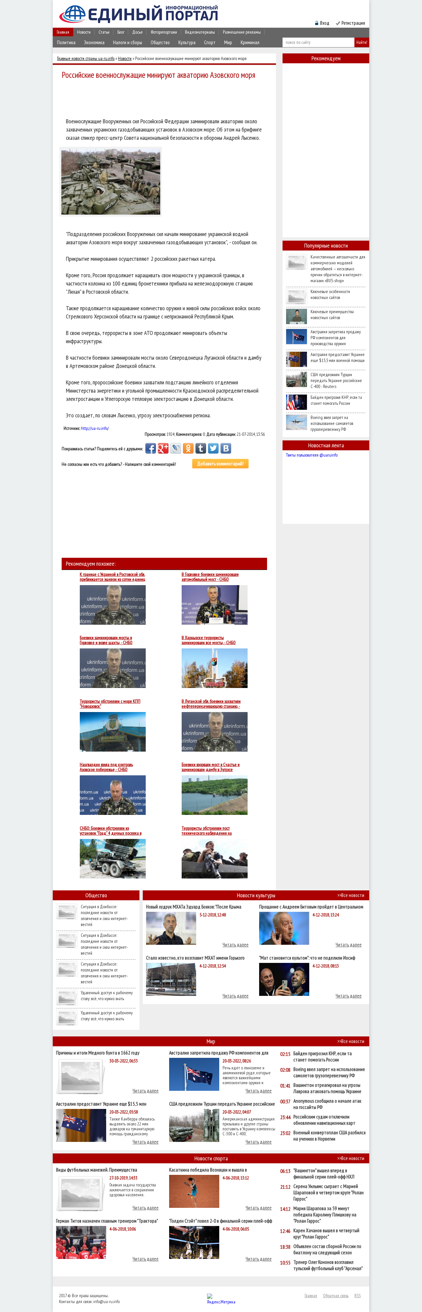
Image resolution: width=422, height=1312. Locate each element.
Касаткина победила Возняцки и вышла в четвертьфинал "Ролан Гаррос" (208, 1169)
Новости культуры (256, 895)
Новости (84, 32)
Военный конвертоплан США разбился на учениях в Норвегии (329, 1135)
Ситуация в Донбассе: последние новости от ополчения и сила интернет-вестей (104, 915)
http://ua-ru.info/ (95, 428)
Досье (137, 32)
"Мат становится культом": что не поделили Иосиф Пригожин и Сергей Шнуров (307, 957)
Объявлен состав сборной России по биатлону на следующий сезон (327, 1249)
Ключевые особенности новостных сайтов (330, 294)
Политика (66, 42)
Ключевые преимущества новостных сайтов (332, 314)
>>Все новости (350, 895)
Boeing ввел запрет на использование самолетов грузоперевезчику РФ (332, 423)
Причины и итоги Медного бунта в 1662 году (97, 1052)
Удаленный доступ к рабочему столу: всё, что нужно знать (107, 995)
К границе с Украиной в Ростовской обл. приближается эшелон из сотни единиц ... (112, 577)
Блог (120, 32)
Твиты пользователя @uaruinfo (312, 455)
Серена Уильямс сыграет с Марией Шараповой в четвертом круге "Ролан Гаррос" (328, 1192)
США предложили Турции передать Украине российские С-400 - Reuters (336, 380)
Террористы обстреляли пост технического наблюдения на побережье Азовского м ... (207, 831)
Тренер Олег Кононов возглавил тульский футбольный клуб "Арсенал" (328, 1265)
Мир (228, 42)
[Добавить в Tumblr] (201, 448)
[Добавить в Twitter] (213, 448)
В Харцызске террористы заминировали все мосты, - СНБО (209, 640)
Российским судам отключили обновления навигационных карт (324, 1120)
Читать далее (236, 944)
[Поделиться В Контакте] (226, 448)
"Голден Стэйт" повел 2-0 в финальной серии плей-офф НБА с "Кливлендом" (220, 1220)
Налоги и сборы (127, 42)
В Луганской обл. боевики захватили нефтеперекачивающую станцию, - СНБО (211, 704)
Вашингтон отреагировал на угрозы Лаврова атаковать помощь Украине (327, 1088)
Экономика (94, 42)
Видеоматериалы (200, 32)
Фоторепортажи (164, 32)
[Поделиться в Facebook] (150, 448)
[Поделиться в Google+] (163, 448)
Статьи (104, 32)
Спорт (210, 42)
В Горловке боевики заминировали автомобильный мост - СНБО (210, 577)
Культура (187, 42)
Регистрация (353, 23)
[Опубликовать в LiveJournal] (175, 448)
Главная (63, 32)
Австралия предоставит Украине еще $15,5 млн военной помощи (338, 357)
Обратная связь (335, 1295)
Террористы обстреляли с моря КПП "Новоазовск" (110, 704)
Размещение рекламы (242, 32)
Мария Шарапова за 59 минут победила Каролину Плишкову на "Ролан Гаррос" (324, 1214)
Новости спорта (211, 1158)
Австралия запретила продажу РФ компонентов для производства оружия (336, 337)
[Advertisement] (166, 99)
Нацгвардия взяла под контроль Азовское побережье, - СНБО (106, 767)
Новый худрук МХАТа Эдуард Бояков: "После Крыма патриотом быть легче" (193, 906)
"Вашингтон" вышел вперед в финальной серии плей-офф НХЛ (323, 1173)
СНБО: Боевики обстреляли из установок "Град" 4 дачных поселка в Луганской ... (110, 831)
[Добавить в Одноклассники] (188, 448)
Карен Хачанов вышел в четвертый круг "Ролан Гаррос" (326, 1233)
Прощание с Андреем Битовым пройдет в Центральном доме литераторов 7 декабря (311, 906)
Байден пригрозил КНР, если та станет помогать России (336, 400)
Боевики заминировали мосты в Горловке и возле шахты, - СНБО (106, 640)
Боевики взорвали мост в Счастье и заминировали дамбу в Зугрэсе (211, 767)
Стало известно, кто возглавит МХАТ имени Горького (195, 957)
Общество (160, 42)
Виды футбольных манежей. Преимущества (96, 1169)
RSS (357, 1295)
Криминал (250, 42)
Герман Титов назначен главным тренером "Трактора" (107, 1220)
